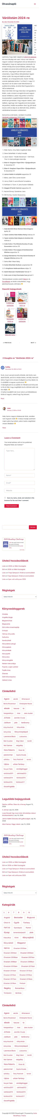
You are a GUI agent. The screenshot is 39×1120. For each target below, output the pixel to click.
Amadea (5, 614)
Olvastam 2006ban (11, 957)
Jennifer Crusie (19, 718)
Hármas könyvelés (8, 634)
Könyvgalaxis (6, 647)
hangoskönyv (8, 713)
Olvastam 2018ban (26, 979)
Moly (25, 279)
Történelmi (8, 993)
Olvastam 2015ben (10, 975)
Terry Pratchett (18, 759)
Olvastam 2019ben (10, 983)
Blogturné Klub (7, 621)
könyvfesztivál (8, 727)
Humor (28, 928)
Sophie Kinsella (21, 755)
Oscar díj (21, 750)
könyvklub (20, 727)
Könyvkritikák (6, 650)
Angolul (7, 917)
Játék (31, 932)
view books (22, 549)
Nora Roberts (9, 750)
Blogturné (31, 917)
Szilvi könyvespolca (9, 677)
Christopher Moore (25, 703)
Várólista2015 (21, 778)
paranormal (8, 755)
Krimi (16, 938)
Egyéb (16, 922)
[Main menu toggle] (35, 4)
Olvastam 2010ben (10, 966)
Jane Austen (28, 713)
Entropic (5, 631)
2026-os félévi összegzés (17, 566)
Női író (7, 948)
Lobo (9, 408)
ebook (7, 708)
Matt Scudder (8, 741)
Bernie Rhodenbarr (10, 703)
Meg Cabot (20, 741)
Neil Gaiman (8, 745)
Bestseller (18, 917)
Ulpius (6, 764)
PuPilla (7, 367)
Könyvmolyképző (21, 732)
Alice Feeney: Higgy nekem (11, 824)
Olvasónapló (9, 3)
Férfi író (7, 928)
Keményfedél (6, 640)
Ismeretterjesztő (19, 932)
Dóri (3, 569)
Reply (2, 398)
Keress (32, 527)
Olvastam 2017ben (10, 979)
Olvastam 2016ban (26, 975)
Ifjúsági (7, 932)
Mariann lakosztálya (9, 663)
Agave (6, 699)
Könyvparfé (6, 654)
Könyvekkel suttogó (9, 644)
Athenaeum (26, 699)
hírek (18, 713)
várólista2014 (8, 778)
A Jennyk (5, 810)
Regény (7, 988)
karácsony (25, 723)
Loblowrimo (23, 736)
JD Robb (7, 718)
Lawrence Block (10, 736)
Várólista (18, 993)
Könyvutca (5, 657)
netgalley (19, 745)
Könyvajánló (28, 937)
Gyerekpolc (18, 928)
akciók (15, 699)
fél (23, 708)
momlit (29, 741)
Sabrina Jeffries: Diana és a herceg (14, 804)
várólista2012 (21, 773)
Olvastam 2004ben (10, 953)
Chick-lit (7, 923)
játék (16, 722)
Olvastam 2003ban (20, 948)
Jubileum (7, 723)
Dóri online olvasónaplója (10, 627)
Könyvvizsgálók (7, 660)
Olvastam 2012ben (10, 971)
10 (29, 912)
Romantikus (19, 988)
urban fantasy (18, 764)
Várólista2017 (20, 782)
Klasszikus (7, 938)
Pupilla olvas (6, 670)
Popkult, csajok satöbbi (10, 667)
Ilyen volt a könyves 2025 (17, 579)
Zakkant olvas (7, 680)
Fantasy (26, 923)
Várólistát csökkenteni (9, 117)
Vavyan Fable (8, 769)
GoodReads (6, 281)
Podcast (22, 983)
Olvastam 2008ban (10, 962)
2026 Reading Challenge (14, 539)
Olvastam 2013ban (26, 971)
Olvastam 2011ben (28, 966)
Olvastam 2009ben (27, 962)
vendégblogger (22, 769)
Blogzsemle (6, 624)
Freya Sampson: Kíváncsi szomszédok (21, 573)
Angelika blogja (7, 617)
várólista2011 (8, 773)
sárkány (6, 759)
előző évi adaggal (30, 57)
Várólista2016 (8, 782)
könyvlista (7, 732)
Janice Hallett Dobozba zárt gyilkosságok (16, 819)
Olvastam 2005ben (27, 953)
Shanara (5, 673)
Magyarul (21, 943)
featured (16, 708)
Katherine (5, 637)
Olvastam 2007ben (27, 957)
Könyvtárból (8, 943)
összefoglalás (9, 786)
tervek (29, 759)
